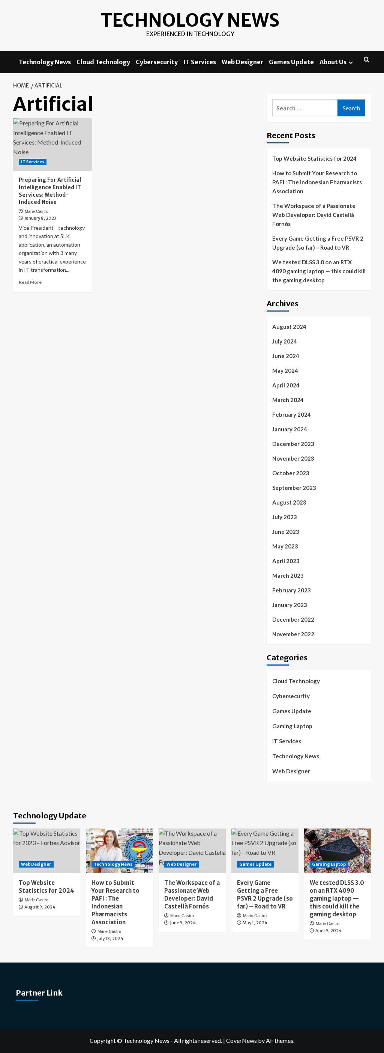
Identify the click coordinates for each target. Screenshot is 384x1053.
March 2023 (288, 575)
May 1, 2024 (255, 922)
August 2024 (289, 326)
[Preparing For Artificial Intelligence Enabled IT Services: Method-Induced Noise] (52, 144)
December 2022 (293, 619)
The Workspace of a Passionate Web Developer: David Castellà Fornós (314, 214)
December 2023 (293, 443)
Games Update (291, 62)
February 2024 (291, 414)
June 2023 (285, 531)
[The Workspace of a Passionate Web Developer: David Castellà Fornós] (192, 851)
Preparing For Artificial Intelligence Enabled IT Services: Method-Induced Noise (50, 190)
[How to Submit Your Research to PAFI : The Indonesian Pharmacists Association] (119, 851)
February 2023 (291, 590)
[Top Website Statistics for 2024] (46, 851)
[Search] (366, 59)
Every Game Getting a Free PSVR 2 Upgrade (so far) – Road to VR (317, 243)
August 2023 (289, 502)
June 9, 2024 (183, 922)
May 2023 (285, 546)
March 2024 (288, 399)
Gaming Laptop (292, 726)
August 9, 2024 (40, 907)
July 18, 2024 (110, 938)
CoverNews (241, 1040)
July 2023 (284, 517)
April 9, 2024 (328, 930)
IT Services (199, 62)
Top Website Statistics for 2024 (314, 158)
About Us (333, 62)
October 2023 (290, 473)
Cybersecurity (157, 62)
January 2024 (289, 429)
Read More (30, 282)
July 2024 (284, 341)
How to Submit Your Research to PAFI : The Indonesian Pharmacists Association (317, 182)
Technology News (190, 20)
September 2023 (294, 487)
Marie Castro (36, 211)
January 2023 (289, 604)
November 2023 (293, 458)
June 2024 (285, 356)
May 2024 (285, 370)
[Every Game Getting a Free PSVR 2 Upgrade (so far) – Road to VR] (264, 851)
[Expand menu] (350, 62)
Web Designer (242, 62)
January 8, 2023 (40, 218)
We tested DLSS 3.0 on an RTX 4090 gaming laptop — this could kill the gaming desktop (319, 271)
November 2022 (293, 634)
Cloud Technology (103, 62)
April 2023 (286, 560)
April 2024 (286, 385)
